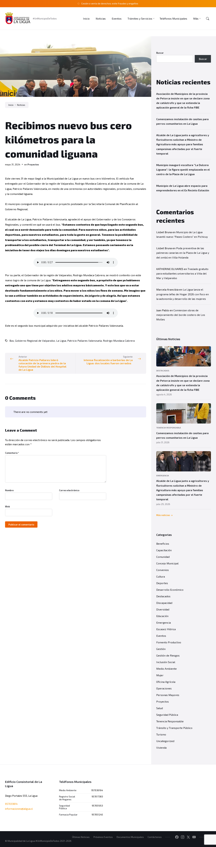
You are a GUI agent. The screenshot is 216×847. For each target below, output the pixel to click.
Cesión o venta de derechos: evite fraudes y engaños (109, 3)
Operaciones (164, 688)
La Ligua (61, 340)
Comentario (12, 453)
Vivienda (161, 747)
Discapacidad (164, 602)
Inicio (11, 105)
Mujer (160, 675)
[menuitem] (86, 18)
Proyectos (33, 164)
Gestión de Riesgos (168, 655)
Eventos (161, 635)
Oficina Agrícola (165, 681)
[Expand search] (207, 18)
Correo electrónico (69, 490)
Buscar (160, 52)
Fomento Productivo (168, 642)
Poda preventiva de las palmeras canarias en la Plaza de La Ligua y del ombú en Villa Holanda (182, 253)
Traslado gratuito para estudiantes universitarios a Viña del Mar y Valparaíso (182, 273)
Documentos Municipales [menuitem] (130, 837)
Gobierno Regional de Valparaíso (35, 340)
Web (7, 506)
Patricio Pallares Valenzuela (84, 340)
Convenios (162, 569)
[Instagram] (182, 837)
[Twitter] (188, 837)
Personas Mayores (167, 694)
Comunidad (163, 556)
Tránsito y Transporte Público (174, 727)
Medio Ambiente (166, 668)
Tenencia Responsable (168, 427)
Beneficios (162, 543)
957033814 (11, 803)
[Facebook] (177, 837)
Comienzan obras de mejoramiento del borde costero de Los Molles (180, 315)
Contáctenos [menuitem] (155, 837)
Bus (11, 340)
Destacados (162, 370)
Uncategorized (165, 741)
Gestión (161, 648)
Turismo (161, 734)
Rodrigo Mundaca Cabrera (119, 340)
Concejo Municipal (167, 563)
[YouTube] (194, 837)
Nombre (9, 490)
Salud (159, 708)
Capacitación (164, 550)
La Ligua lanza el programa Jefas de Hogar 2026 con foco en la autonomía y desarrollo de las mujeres (182, 294)
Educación (162, 616)
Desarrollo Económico (169, 589)
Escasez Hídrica (166, 629)
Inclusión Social (165, 662)
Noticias (21, 105)
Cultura (160, 576)
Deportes (162, 583)
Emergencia (162, 475)
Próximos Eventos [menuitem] (103, 837)
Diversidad (162, 609)
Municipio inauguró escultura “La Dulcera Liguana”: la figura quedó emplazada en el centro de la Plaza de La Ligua (183, 169)
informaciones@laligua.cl (19, 808)
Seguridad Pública (167, 714)
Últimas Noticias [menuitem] (81, 837)
